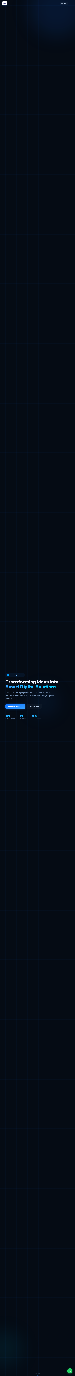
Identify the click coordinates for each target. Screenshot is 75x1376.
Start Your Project (14, 706)
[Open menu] (71, 3)
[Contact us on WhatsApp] (69, 1370)
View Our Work (34, 706)
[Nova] (4, 3)
